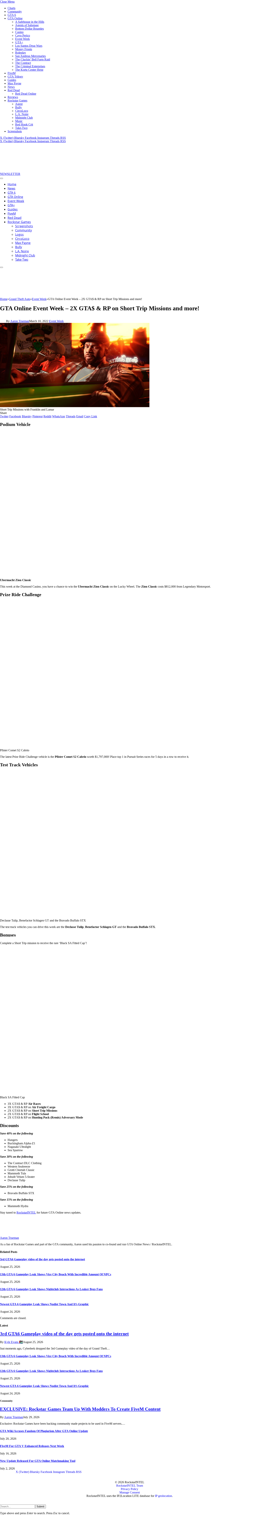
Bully (18, 107)
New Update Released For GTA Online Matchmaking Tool (37, 1460)
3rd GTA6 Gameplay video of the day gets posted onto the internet (42, 1259)
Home (12, 184)
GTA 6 (12, 15)
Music (19, 121)
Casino (19, 32)
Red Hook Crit (24, 124)
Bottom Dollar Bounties (29, 28)
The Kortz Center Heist (29, 69)
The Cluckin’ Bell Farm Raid (32, 59)
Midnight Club (24, 117)
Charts (11, 8)
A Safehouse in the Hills (29, 21)
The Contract (23, 62)
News (11, 86)
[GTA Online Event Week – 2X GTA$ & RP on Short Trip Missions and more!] (74, 406)
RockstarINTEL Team (129, 1485)
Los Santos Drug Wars (28, 45)
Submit (40, 1506)
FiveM (12, 73)
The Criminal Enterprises (30, 66)
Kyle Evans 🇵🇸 (13, 1342)
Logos (19, 234)
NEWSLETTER (10, 174)
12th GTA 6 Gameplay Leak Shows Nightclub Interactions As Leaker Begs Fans (51, 1289)
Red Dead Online (25, 93)
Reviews (13, 97)
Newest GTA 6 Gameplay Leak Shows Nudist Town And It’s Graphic (44, 1304)
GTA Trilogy (15, 76)
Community (15, 11)
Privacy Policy (129, 1489)
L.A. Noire (21, 114)
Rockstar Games (17, 100)
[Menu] (1, 178)
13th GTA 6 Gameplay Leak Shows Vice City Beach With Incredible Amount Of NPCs (55, 1274)
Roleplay (20, 52)
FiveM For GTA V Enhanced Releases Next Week (32, 1446)
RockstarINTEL (26, 1212)
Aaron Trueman (19, 321)
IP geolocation (163, 1495)
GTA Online (15, 18)
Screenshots (15, 131)
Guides (12, 80)
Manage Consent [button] (129, 1492)
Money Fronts (23, 49)
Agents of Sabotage (27, 25)
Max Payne (14, 83)
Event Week (22, 39)
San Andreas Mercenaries (30, 56)
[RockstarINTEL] (28, 170)
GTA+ (19, 42)
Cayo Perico (22, 35)
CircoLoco (21, 110)
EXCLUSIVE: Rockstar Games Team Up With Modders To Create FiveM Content (80, 1409)
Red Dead (14, 90)
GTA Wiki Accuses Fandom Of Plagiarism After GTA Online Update (44, 1431)
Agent (19, 104)
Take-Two (21, 127)
